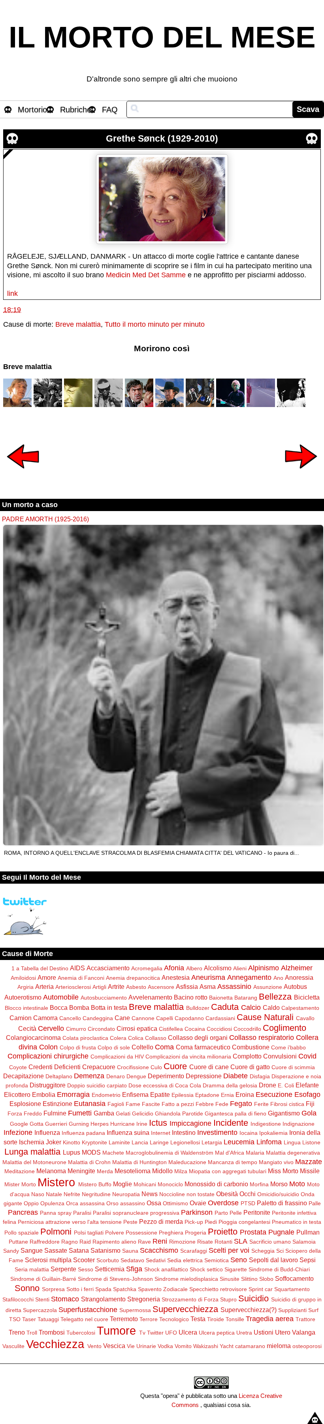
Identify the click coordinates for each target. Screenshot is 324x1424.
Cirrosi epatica (137, 1028)
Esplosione (25, 1103)
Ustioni (263, 1332)
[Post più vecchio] (301, 474)
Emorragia (73, 1094)
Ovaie (198, 1202)
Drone (267, 1085)
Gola (308, 1113)
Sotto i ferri (80, 1289)
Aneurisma (208, 977)
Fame (133, 1104)
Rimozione (182, 1241)
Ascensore (161, 987)
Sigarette (235, 1269)
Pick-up (194, 1222)
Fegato (241, 1104)
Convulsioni (280, 1056)
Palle (315, 1203)
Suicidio (253, 1298)
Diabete (235, 1076)
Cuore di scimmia (293, 1067)
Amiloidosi (23, 978)
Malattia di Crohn (89, 1162)
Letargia (212, 1142)
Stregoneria (143, 1299)
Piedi (211, 1222)
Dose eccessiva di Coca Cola (164, 1085)
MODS (91, 1152)
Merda (105, 1171)
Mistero (56, 1182)
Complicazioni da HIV (117, 1056)
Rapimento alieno (114, 1241)
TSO (15, 1319)
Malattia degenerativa (293, 1152)
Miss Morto (283, 1170)
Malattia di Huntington (139, 1162)
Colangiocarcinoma (33, 1037)
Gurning (79, 1124)
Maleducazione (187, 1162)
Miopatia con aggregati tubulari (227, 1171)
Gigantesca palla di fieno (235, 1113)
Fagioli (115, 1104)
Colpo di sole (114, 1047)
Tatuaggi (48, 1319)
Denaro (115, 1076)
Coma (164, 1047)
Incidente (230, 1123)
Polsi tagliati (89, 1232)
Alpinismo (263, 968)
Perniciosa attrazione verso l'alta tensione (70, 1222)
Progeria (195, 1232)
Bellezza (275, 997)
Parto (221, 1213)
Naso (37, 1194)
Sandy (11, 1251)
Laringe (159, 1142)
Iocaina (248, 1133)
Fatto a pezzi (178, 1104)
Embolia (43, 1094)
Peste (130, 1222)
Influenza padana (83, 1133)
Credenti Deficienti (54, 1066)
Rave (144, 1241)
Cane (122, 1017)
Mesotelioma (133, 1170)
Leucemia (239, 1142)
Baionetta (221, 997)
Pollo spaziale (21, 1232)
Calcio (251, 1007)
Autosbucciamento (104, 997)
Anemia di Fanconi (81, 978)
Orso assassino (125, 1203)
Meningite (81, 1170)
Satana (79, 1250)
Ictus (158, 1123)
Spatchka (124, 1289)
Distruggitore (48, 1085)
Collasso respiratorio (261, 1037)
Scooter (84, 1259)
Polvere (114, 1232)
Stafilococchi (18, 1299)
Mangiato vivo (276, 1162)
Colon (48, 1047)
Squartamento (292, 1289)
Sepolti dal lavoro (273, 1259)
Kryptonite (94, 1142)
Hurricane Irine (128, 1124)
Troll (31, 1332)
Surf (313, 1310)
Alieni (240, 968)
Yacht (227, 1346)
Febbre (205, 1104)
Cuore (175, 1066)
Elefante (307, 1085)
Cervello (51, 1028)
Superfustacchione (87, 1310)
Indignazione (299, 1124)
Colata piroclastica (85, 1038)
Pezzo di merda (161, 1221)
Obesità (227, 1193)
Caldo (271, 1007)
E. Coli (286, 1085)
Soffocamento (294, 1278)
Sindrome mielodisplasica (186, 1279)
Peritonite (256, 1212)
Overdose (223, 1203)
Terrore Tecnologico (164, 1319)
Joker (53, 1142)
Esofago (307, 1094)
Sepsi (308, 1259)
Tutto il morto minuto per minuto (155, 324)
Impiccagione (190, 1123)
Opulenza (52, 1203)
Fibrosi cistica (287, 1104)
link (12, 293)
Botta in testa (109, 1007)
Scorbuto (107, 1260)
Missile (310, 1170)
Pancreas (23, 1212)
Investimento (217, 1132)
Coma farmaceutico (203, 1047)
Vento (94, 1346)
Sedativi (156, 1260)
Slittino (249, 1279)
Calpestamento (300, 1008)
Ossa (154, 1202)
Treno (17, 1332)
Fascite (151, 1104)
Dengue (136, 1076)
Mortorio (32, 109)
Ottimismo (175, 1203)
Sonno (27, 1288)
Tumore (116, 1330)
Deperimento (166, 1075)
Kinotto (71, 1142)
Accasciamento (108, 967)
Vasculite (13, 1346)
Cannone (143, 1018)
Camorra (45, 1017)
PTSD (248, 1203)
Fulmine (54, 1113)
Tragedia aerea (270, 1319)
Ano (278, 978)
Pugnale (281, 1232)
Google (19, 1124)
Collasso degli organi (198, 1037)
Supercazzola (40, 1310)
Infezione (18, 1132)
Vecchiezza (55, 1344)
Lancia (140, 1142)
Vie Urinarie (141, 1346)
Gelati (123, 1113)
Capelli (164, 1018)
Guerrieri (56, 1124)
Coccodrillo (247, 1029)
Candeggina (98, 1018)
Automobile (61, 997)
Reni (160, 1241)
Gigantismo (284, 1113)
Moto (297, 1184)
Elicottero (17, 1094)
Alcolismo (218, 967)
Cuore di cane (209, 1066)
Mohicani (145, 1184)
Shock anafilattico (166, 1269)
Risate (205, 1241)
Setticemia (109, 1269)
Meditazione (19, 1171)
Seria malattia (32, 1269)
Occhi (247, 1193)
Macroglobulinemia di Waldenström (169, 1152)
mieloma (279, 1345)
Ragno (69, 1241)
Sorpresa (53, 1289)
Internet (160, 1133)
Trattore (305, 1319)
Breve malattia (78, 324)
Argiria (25, 987)
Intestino (184, 1132)
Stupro (228, 1299)
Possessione (141, 1232)
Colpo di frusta (78, 1047)
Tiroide (215, 1319)
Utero (282, 1332)
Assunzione (267, 987)
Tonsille (235, 1319)
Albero (194, 968)
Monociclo (170, 1184)
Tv (142, 1332)
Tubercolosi (80, 1332)
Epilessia (182, 1095)
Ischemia (31, 1142)
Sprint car (261, 1289)
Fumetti (80, 1113)
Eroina (244, 1094)
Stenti (42, 1299)
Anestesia (176, 977)
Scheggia (263, 1251)
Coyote (18, 1067)
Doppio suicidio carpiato (97, 1085)
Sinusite (229, 1279)
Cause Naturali (265, 1017)
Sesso (85, 1269)
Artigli (99, 987)
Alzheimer (297, 968)
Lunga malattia (32, 1152)
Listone (311, 1142)
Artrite (116, 986)
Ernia (227, 1095)
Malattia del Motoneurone (34, 1162)
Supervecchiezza (185, 1309)
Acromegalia (146, 968)
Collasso (155, 1038)
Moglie (122, 1183)
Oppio (31, 1203)
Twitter (155, 1332)
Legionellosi (185, 1142)
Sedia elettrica (185, 1260)
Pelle (236, 1213)
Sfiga (134, 1269)
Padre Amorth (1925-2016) (45, 519)
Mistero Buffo (94, 1184)
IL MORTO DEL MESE (162, 37)
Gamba (104, 1113)
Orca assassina (85, 1203)
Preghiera (171, 1232)
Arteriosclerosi (73, 987)
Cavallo (305, 1018)
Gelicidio (142, 1113)
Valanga (303, 1332)
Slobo (266, 1279)
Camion (20, 1017)
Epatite (160, 1094)
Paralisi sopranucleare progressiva (136, 1213)
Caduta (225, 1007)
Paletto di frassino (282, 1202)
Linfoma (269, 1142)
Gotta (36, 1124)
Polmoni (56, 1232)
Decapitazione (23, 1075)
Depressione (204, 1075)
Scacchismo (159, 1250)
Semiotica (216, 1260)
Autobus (295, 986)
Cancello (70, 1018)
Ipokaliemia (273, 1133)
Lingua (292, 1142)
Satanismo (105, 1250)
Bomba (79, 1007)
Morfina (259, 1184)
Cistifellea (171, 1029)
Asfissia (187, 986)
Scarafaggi (193, 1251)
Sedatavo (132, 1260)
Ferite (261, 1104)
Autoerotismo (22, 997)
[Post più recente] (23, 474)
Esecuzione (274, 1094)
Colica (135, 1038)
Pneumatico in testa (296, 1222)
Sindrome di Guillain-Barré (43, 1279)
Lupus (71, 1152)
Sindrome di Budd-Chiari (279, 1269)
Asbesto (136, 987)
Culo (156, 1067)
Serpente (63, 1269)
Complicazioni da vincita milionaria (188, 1056)
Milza (180, 1171)
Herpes (99, 1124)
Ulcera (188, 1332)
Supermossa (135, 1310)
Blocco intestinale (26, 1008)
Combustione (250, 1047)
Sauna (130, 1251)
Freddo (33, 1113)
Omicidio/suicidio (278, 1194)
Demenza (89, 1076)
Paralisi (82, 1213)
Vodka (165, 1346)
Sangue (32, 1250)
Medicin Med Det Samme (146, 275)
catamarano (250, 1346)
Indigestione (266, 1124)
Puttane (18, 1241)
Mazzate (308, 1162)
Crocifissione (133, 1067)
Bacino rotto (190, 997)
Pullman (308, 1232)
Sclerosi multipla (48, 1259)
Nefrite (72, 1194)
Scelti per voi (229, 1250)
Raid (85, 1241)
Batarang (245, 997)
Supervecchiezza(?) (248, 1309)
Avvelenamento (150, 997)
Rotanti (223, 1241)
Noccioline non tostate (187, 1194)
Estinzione (57, 1103)
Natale (54, 1194)
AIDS (77, 967)
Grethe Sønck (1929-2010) (162, 139)
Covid (307, 1056)
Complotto (247, 1056)
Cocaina (195, 1029)
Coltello (142, 1047)
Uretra (244, 1332)
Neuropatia (126, 1194)
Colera (118, 1038)
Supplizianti (292, 1310)
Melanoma (51, 1170)
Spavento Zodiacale (163, 1289)
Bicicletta (307, 997)
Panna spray (56, 1213)
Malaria (255, 1152)
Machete (113, 1152)
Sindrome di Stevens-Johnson (115, 1279)
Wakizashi (205, 1346)
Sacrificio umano (270, 1241)
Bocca (59, 1007)
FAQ (110, 109)
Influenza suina (128, 1132)
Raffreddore (45, 1241)
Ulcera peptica (217, 1332)
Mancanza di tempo (232, 1162)
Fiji (310, 1103)
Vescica (114, 1345)
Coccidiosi (219, 1029)
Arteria (44, 986)
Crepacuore (98, 1066)
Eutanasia (89, 1104)
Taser (29, 1319)
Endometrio (106, 1095)
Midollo (162, 1170)
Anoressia (299, 977)
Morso (279, 1183)
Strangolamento (103, 1299)
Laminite (119, 1142)
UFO (171, 1332)
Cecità (27, 1028)
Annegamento (249, 977)
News (149, 1193)
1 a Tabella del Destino (39, 968)
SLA (240, 1241)
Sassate (55, 1250)
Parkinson (197, 1212)
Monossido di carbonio (216, 1183)
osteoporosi (307, 1346)
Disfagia (260, 1076)
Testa (197, 1318)
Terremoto (124, 1318)
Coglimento (284, 1028)
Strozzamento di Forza (190, 1299)
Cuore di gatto (250, 1066)
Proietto (222, 1232)
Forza (15, 1113)
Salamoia (304, 1241)
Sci (280, 1251)
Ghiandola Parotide (179, 1113)
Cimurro (76, 1029)
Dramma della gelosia (230, 1085)
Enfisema (135, 1094)
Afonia (174, 968)
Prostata (253, 1232)
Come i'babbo (288, 1047)
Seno (238, 1260)
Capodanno (189, 1018)
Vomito (183, 1346)
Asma (208, 986)
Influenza (47, 1132)
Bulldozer (197, 1008)
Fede (221, 1104)
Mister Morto (20, 1184)
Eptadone (207, 1095)
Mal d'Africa (229, 1152)
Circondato (101, 1029)
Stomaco (65, 1299)
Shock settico (206, 1269)
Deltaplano (58, 1076)
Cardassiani (220, 1018)
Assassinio (234, 986)
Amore (47, 977)
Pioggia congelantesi (244, 1222)
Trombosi (52, 1332)
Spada (103, 1289)
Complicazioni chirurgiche (48, 1056)
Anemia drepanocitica (133, 978)
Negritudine (96, 1194)
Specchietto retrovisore (218, 1289)
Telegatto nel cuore (84, 1319)
